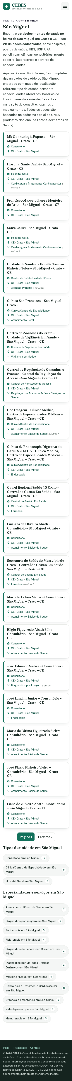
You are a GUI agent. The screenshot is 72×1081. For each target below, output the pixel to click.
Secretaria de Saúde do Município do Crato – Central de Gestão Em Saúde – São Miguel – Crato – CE (36, 565)
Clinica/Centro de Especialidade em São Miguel (35, 869)
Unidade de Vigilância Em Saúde (30, 347)
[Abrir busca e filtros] (65, 6)
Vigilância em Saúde (23, 356)
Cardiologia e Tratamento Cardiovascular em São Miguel (35, 988)
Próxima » (45, 837)
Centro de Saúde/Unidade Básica (31, 278)
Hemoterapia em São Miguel (26, 1018)
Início (6, 20)
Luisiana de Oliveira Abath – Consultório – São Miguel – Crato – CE (33, 528)
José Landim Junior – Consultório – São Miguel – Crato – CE (34, 700)
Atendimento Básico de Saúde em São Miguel (35, 909)
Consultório (18, 146)
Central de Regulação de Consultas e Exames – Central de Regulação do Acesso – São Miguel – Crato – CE (35, 374)
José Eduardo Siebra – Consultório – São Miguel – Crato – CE (35, 668)
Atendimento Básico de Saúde (29, 433)
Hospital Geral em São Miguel (27, 881)
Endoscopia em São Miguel (25, 930)
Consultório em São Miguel (25, 858)
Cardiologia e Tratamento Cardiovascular (36, 183)
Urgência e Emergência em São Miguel (32, 999)
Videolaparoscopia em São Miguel (29, 1009)
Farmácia (17, 511)
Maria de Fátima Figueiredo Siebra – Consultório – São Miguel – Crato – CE (35, 735)
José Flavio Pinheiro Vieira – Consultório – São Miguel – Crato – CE (33, 771)
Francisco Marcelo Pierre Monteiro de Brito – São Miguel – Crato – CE (34, 202)
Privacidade (20, 1047)
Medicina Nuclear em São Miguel (29, 976)
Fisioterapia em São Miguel (25, 939)
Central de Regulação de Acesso (31, 383)
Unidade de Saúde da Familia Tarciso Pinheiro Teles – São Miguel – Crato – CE (35, 268)
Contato (35, 1047)
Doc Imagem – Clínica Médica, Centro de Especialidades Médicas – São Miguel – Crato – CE (35, 414)
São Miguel (32, 151)
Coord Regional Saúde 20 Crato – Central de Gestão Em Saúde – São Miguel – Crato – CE (33, 492)
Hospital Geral (20, 173)
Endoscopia (18, 474)
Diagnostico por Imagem (26, 685)
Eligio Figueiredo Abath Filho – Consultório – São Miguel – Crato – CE (33, 634)
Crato (19, 20)
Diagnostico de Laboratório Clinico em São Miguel (35, 951)
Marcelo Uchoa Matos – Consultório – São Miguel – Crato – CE (36, 599)
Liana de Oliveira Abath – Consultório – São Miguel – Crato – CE (36, 806)
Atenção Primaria (21, 287)
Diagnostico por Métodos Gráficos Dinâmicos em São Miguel (35, 965)
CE (12, 20)
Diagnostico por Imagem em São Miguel (33, 921)
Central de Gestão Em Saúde (28, 501)
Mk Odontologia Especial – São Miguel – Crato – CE (31, 139)
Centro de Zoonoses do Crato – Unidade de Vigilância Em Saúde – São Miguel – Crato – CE (33, 337)
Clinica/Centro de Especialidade (30, 310)
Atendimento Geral (22, 320)
